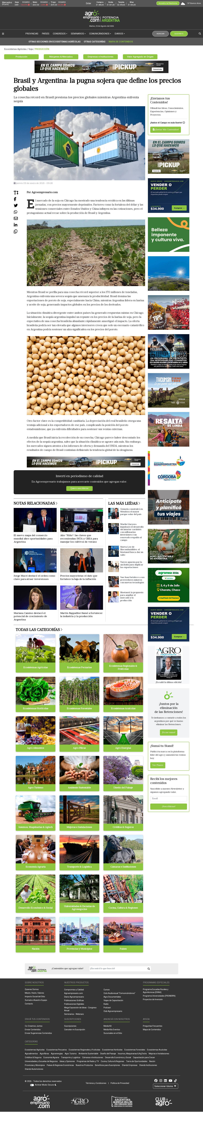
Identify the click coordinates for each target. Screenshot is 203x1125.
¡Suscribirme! (168, 807)
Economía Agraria (51, 1057)
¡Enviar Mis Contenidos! (167, 130)
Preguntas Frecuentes (152, 1026)
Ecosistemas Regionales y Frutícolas (84, 1050)
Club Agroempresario (113, 1011)
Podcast (107, 1007)
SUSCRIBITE (179, 34)
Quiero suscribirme (79, 488)
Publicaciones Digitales (74, 1004)
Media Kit (108, 1026)
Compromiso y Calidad (74, 990)
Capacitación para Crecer (144, 1057)
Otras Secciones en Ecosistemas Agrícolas (55, 41)
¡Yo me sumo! (168, 732)
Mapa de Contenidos (121, 41)
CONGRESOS (59, 33)
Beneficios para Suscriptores (107, 1065)
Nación (152, 1061)
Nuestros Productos (84, 1065)
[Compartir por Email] (20, 219)
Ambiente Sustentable (88, 1053)
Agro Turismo (71, 1053)
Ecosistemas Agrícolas (35, 1050)
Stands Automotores (34, 1069)
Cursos (107, 990)
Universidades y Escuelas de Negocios (41, 1061)
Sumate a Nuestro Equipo (36, 1000)
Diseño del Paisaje (108, 1053)
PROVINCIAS (31, 33)
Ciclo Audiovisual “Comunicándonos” (119, 993)
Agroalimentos (31, 1053)
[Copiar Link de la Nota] (20, 232)
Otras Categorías (94, 41)
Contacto (29, 1004)
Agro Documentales (112, 997)
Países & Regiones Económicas (60, 1065)
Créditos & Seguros (33, 1057)
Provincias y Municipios (35, 1065)
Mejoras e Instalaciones (159, 1053)
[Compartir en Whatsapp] (20, 213)
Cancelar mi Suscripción (74, 1029)
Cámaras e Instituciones (92, 1057)
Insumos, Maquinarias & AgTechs (132, 1053)
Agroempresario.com (73, 993)
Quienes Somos (32, 989)
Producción (21, 56)
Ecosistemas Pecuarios (57, 1050)
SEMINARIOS (77, 33)
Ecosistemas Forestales (134, 1050)
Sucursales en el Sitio (113, 1033)
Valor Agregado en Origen (140, 56)
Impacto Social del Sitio (35, 996)
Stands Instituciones (148, 1065)
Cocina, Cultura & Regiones (112, 1061)
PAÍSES (45, 33)
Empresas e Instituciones (100, 56)
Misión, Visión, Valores (34, 993)
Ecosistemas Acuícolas (157, 1050)
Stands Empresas (129, 1065)
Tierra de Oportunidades (136, 1061)
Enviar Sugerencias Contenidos (38, 1033)
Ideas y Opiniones (67, 1061)
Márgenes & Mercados (61, 56)
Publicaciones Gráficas (74, 1000)
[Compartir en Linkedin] (20, 226)
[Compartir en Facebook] (20, 200)
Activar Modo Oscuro (45, 1085)
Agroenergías (57, 1053)
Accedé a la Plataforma (168, 3)
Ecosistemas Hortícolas (112, 1050)
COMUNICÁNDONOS (99, 33)
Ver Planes (157, 765)
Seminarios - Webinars (74, 1014)
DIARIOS (119, 33)
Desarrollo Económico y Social (118, 1057)
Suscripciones (70, 1026)
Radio (106, 1004)
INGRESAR (160, 34)
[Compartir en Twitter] (20, 206)
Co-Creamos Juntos (33, 1026)
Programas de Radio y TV (88, 1061)
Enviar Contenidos (33, 1029)
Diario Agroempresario (74, 997)
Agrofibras (44, 1053)
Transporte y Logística (70, 1057)
